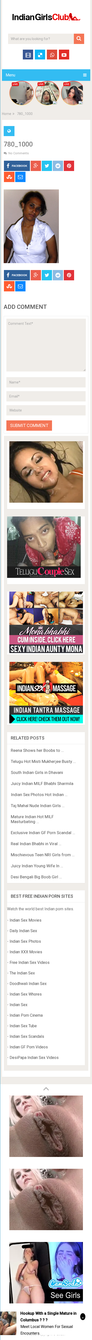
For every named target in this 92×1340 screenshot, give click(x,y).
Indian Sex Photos (25, 941)
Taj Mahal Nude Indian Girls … (38, 805)
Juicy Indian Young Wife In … (37, 865)
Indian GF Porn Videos (29, 1047)
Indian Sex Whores (26, 994)
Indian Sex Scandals (27, 1036)
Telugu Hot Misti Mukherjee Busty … (43, 761)
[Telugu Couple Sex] (44, 576)
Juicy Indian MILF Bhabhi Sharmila (42, 783)
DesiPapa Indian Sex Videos (34, 1057)
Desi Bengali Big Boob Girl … (36, 876)
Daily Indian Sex (23, 930)
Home (6, 114)
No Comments (18, 153)
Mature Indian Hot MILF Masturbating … (32, 819)
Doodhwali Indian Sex (28, 983)
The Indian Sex (22, 973)
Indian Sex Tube (23, 1026)
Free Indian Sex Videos (30, 962)
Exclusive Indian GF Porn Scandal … (43, 832)
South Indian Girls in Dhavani (37, 772)
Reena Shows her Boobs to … (37, 750)
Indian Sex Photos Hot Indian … (39, 794)
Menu (10, 75)
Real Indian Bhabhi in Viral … (36, 843)
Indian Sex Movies (25, 920)
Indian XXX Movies (26, 952)
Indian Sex (18, 1004)
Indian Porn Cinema (26, 1015)
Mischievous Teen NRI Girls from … (43, 854)
